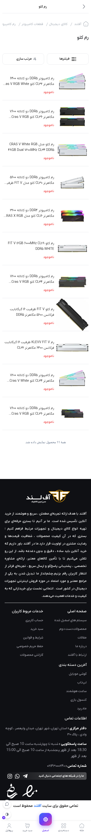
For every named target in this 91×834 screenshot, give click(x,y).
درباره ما (81, 646)
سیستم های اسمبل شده (70, 620)
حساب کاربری (34, 620)
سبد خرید (36, 629)
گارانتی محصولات (31, 655)
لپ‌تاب (82, 682)
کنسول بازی (78, 700)
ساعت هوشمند (76, 691)
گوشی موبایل (78, 674)
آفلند (77, 24)
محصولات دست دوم (73, 629)
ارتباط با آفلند (77, 655)
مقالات (82, 637)
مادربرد (82, 708)
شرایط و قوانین (33, 637)
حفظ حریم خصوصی (30, 646)
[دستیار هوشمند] (7, 804)
